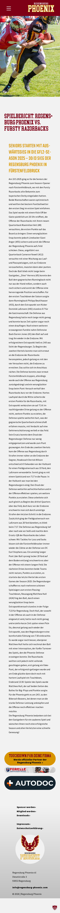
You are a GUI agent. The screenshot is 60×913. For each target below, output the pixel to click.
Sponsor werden (26, 807)
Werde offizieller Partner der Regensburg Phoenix (30, 761)
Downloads (23, 815)
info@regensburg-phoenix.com (30, 887)
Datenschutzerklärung (29, 828)
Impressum (23, 823)
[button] (55, 908)
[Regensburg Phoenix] (41, 8)
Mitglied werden (26, 811)
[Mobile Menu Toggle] (9, 8)
